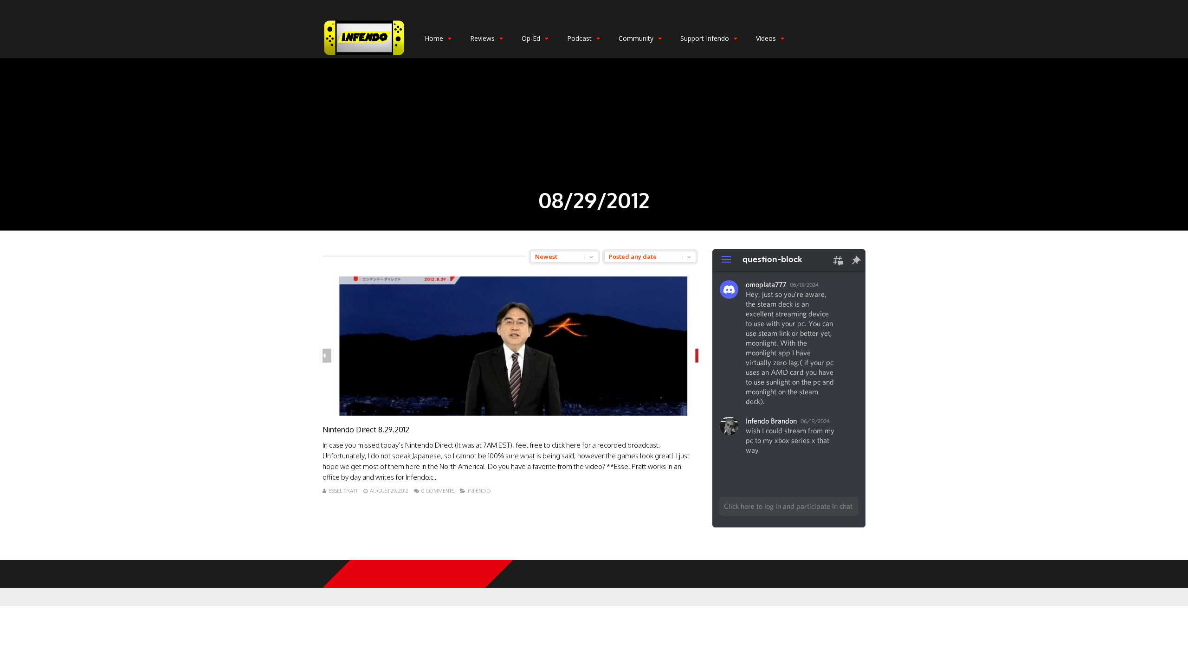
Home (434, 38)
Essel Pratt (343, 491)
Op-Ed (531, 38)
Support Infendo (704, 38)
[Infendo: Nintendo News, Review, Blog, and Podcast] (364, 55)
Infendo (479, 491)
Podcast (579, 38)
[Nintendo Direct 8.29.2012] (510, 413)
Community (636, 38)
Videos (766, 38)
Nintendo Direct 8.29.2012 (366, 429)
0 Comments (437, 491)
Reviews (482, 38)
